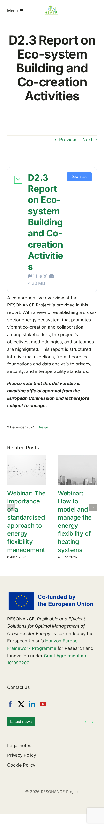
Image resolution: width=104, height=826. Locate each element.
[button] (11, 507)
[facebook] (10, 704)
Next (87, 139)
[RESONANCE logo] (54, 7)
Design (43, 427)
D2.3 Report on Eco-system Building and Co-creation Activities (45, 222)
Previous (68, 139)
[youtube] (43, 704)
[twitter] (21, 704)
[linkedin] (32, 704)
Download (79, 177)
